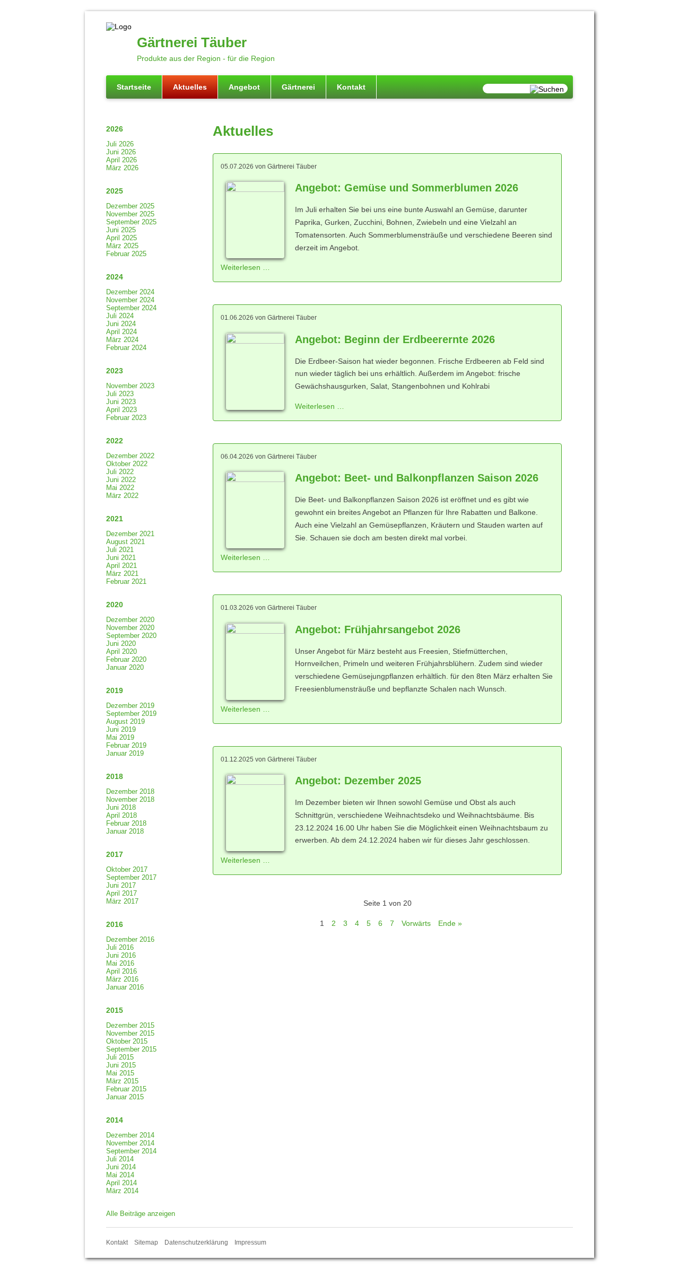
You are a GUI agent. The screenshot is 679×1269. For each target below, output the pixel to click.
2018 (114, 776)
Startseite (134, 87)
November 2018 (130, 799)
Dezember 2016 (130, 939)
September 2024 (131, 308)
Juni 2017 (121, 885)
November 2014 (130, 1143)
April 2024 (121, 332)
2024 (114, 277)
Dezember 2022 (130, 456)
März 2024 (122, 340)
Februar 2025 (126, 254)
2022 (114, 440)
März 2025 (122, 246)
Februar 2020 (126, 659)
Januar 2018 (125, 831)
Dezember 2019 (130, 706)
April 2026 (121, 160)
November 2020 (130, 628)
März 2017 (122, 901)
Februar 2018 (126, 823)
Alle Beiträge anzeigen (140, 1214)
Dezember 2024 (130, 292)
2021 (114, 518)
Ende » (450, 923)
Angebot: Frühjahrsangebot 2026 (377, 629)
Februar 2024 (126, 348)
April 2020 (121, 651)
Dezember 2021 (130, 534)
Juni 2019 (121, 729)
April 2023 (121, 410)
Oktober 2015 (126, 1041)
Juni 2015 (121, 1065)
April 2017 (121, 893)
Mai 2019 (120, 737)
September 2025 (131, 222)
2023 (114, 370)
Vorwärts (416, 923)
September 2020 (131, 636)
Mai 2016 (120, 963)
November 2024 (130, 300)
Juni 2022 (121, 480)
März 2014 (122, 1191)
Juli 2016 (120, 947)
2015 (114, 1010)
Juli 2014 (120, 1159)
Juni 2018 (121, 807)
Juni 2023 (121, 402)
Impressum (250, 1242)
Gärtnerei (298, 87)
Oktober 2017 (126, 869)
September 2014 (131, 1151)
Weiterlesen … (245, 267)
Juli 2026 (120, 144)
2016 (114, 924)
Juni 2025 (121, 230)
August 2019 (125, 721)
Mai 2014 (120, 1175)
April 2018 (121, 815)
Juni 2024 (121, 324)
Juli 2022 (120, 472)
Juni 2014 (121, 1167)
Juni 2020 (121, 643)
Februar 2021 (126, 581)
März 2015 (122, 1081)
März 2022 (122, 496)
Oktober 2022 (126, 464)
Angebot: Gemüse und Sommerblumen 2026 (406, 188)
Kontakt (351, 87)
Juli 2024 (120, 316)
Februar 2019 (126, 745)
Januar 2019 (125, 753)
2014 (114, 1120)
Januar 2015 (125, 1097)
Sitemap (146, 1242)
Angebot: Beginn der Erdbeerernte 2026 (395, 339)
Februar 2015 (126, 1089)
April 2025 (121, 238)
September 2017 (131, 877)
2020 (114, 604)
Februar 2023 (126, 418)
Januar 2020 (125, 667)
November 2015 (130, 1033)
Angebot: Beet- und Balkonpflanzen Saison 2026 (416, 478)
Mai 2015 (120, 1073)
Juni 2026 (121, 152)
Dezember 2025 (130, 206)
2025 (114, 191)
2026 (114, 129)
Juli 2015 (120, 1057)
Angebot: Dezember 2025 (358, 780)
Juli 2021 (120, 550)
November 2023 (130, 386)
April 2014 (121, 1183)
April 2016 (121, 971)
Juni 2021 (121, 558)
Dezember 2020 (130, 620)
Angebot (244, 87)
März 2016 (122, 979)
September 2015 (131, 1049)
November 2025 (130, 214)
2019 (114, 690)
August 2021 (125, 542)
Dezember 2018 (130, 791)
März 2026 (122, 168)
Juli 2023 (120, 394)
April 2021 (121, 566)
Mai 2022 (120, 488)
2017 (114, 854)
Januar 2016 (125, 987)
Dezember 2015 (130, 1025)
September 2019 (131, 713)
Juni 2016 (121, 955)
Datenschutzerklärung (196, 1242)
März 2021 (122, 573)
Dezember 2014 (130, 1135)
